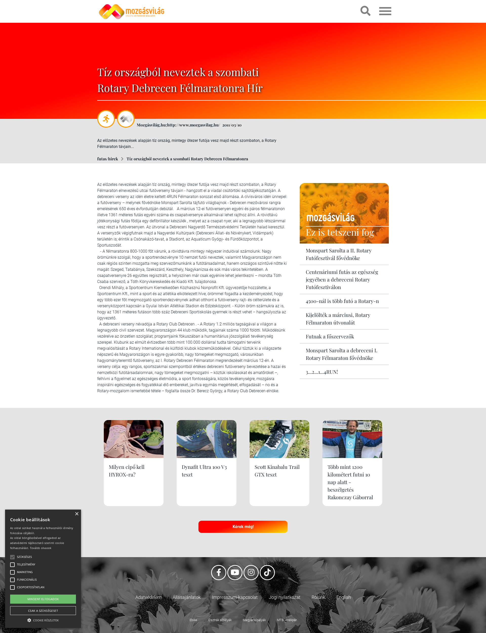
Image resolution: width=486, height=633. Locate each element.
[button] (43, 619)
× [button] (76, 514)
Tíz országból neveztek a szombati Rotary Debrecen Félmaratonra (187, 158)
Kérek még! (243, 526)
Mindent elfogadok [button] (43, 599)
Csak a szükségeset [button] (43, 611)
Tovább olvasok (41, 548)
